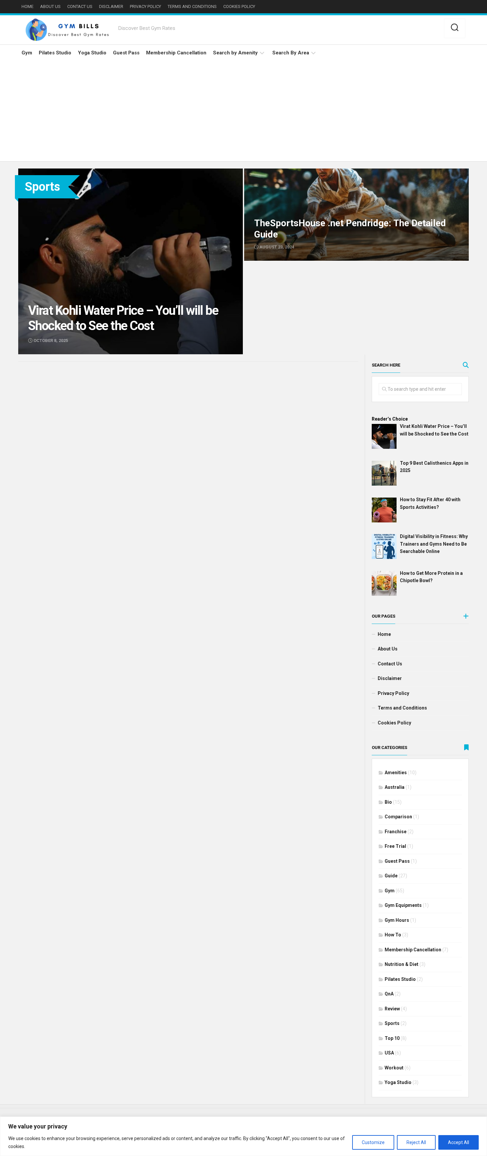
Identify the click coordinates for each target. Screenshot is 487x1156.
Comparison (398, 816)
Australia (395, 787)
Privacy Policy (145, 6)
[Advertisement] (243, 111)
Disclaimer (111, 6)
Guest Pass (126, 53)
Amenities (396, 772)
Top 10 (392, 1038)
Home (27, 6)
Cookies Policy (239, 6)
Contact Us (79, 6)
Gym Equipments (403, 905)
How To (393, 934)
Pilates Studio (55, 53)
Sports (392, 1023)
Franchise (395, 831)
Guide (391, 875)
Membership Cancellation (176, 53)
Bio (388, 802)
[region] (243, 1136)
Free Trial (395, 846)
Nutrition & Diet (401, 964)
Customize (373, 1142)
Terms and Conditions (192, 6)
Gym (27, 53)
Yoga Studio (92, 53)
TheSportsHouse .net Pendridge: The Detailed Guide (303, 172)
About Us (50, 6)
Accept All (458, 1142)
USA (389, 1052)
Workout (394, 1067)
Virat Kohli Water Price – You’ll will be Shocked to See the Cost (88, 172)
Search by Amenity (235, 53)
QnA (389, 993)
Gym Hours (397, 920)
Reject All (416, 1142)
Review (392, 1008)
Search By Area (290, 53)
